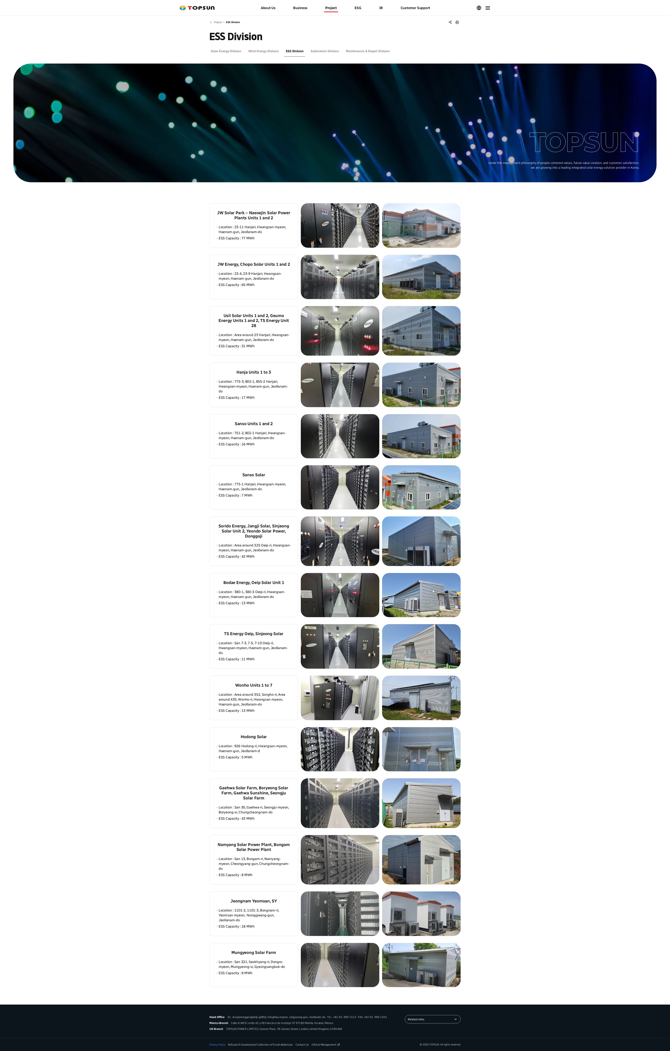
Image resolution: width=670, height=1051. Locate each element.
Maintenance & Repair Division (368, 51)
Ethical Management (324, 1044)
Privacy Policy (217, 1044)
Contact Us (302, 1044)
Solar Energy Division (226, 51)
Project (331, 8)
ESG (358, 8)
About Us (268, 8)
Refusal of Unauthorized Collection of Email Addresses (260, 1044)
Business (300, 8)
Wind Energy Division (263, 51)
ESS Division (233, 22)
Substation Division (325, 51)
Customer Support (415, 8)
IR (381, 8)
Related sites (416, 1019)
